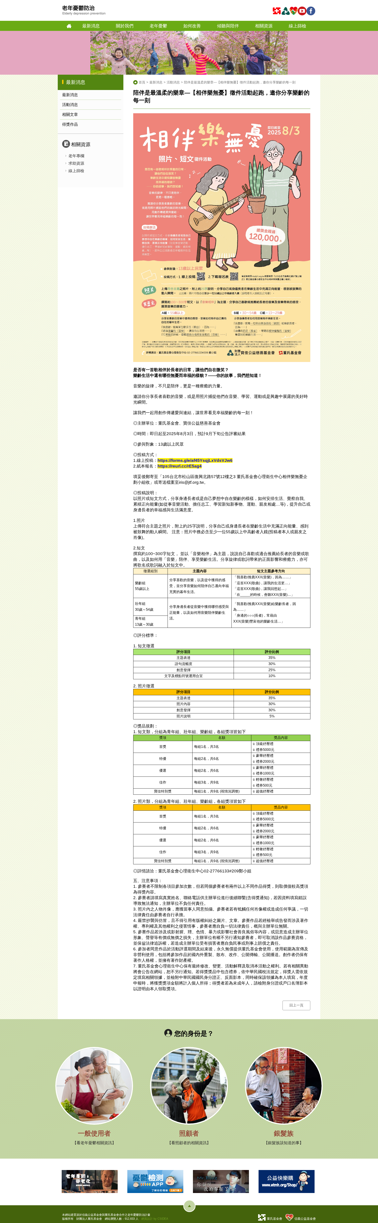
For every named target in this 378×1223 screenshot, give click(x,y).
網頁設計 (147, 1218)
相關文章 (70, 114)
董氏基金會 (274, 1218)
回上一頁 (296, 1005)
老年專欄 (76, 156)
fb (311, 11)
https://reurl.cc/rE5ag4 (180, 466)
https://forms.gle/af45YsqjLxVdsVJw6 (195, 460)
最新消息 (70, 95)
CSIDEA (163, 1218)
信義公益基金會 (305, 1218)
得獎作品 (70, 124)
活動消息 (70, 104)
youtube (302, 11)
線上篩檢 (76, 171)
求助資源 (76, 163)
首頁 (69, 26)
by (155, 1218)
